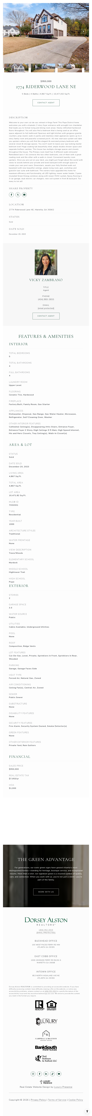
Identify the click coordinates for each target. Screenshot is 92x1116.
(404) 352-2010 (46, 930)
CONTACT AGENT (46, 316)
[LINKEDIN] (46, 1073)
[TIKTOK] (52, 1073)
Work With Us (46, 892)
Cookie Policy (76, 1099)
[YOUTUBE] (59, 1073)
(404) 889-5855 (46, 299)
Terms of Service (57, 1099)
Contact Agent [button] (46, 103)
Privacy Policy (38, 1099)
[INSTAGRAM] (33, 1073)
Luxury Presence (63, 1087)
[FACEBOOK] (39, 1073)
